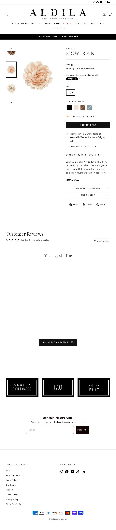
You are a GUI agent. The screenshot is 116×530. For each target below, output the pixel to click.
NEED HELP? (88, 195)
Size (68, 86)
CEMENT (76, 107)
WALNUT (83, 107)
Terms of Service (13, 494)
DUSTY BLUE (90, 107)
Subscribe (82, 429)
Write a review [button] (101, 241)
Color (75, 101)
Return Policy (11, 480)
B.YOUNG (71, 48)
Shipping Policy (13, 475)
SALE (68, 23)
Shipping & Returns (88, 188)
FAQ (7, 470)
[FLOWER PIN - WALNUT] (19, 314)
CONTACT (57, 28)
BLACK (69, 107)
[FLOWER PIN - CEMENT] (15, 314)
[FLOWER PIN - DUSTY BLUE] (23, 314)
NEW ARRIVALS (20, 23)
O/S (71, 92)
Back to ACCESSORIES (60, 342)
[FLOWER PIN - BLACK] (11, 314)
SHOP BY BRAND (52, 23)
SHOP (34, 23)
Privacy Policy (12, 499)
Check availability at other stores (83, 146)
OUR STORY (95, 23)
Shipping (70, 68)
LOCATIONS (80, 23)
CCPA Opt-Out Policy (15, 504)
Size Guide (11, 485)
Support (9, 489)
